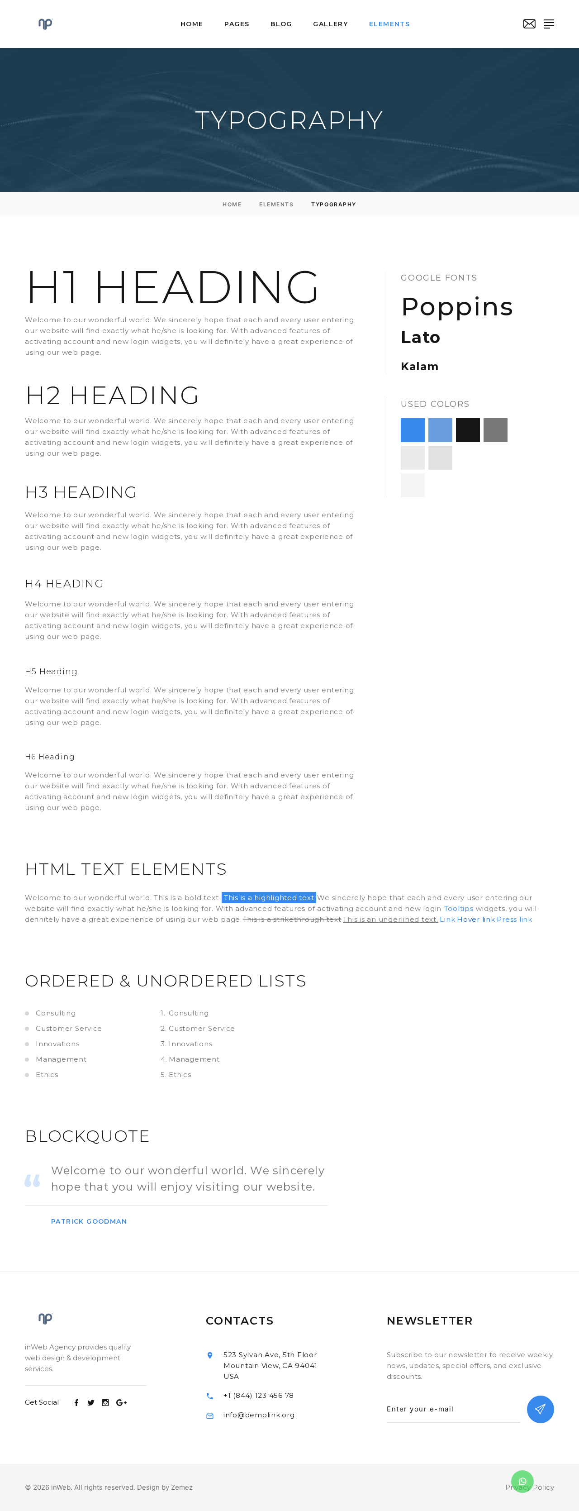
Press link (514, 919)
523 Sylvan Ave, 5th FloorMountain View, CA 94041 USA (270, 1365)
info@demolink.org (259, 1415)
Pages (236, 24)
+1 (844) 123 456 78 (258, 1395)
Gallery (330, 24)
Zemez (182, 1487)
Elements (389, 24)
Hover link (476, 919)
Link (447, 919)
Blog (281, 24)
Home (192, 24)
